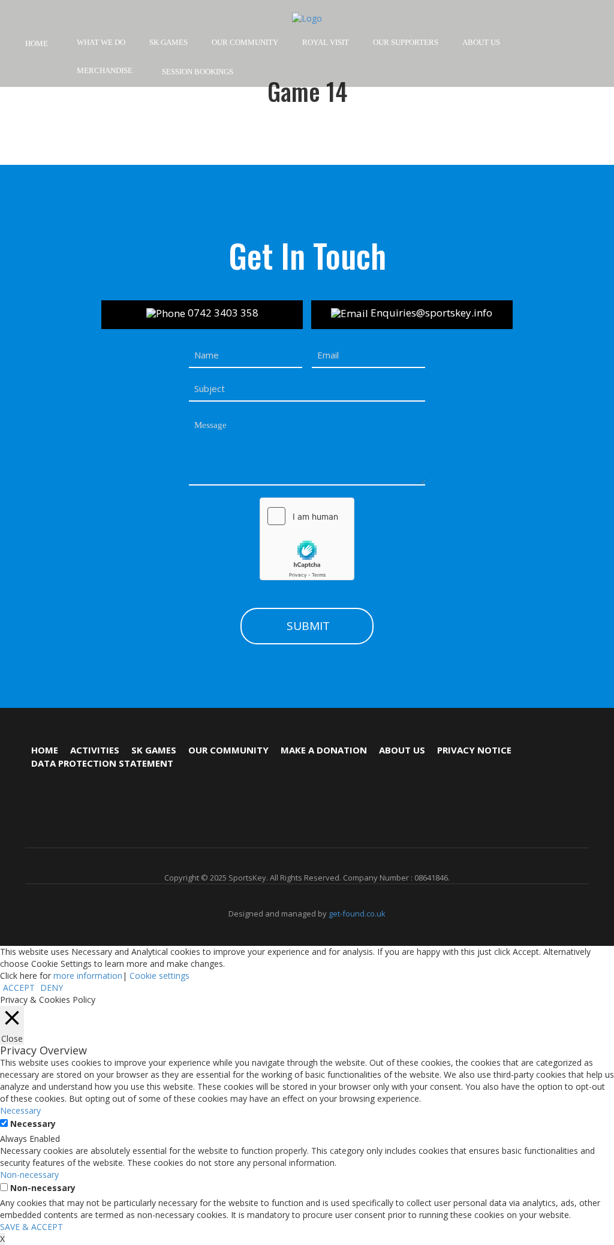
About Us (481, 42)
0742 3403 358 (221, 312)
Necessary (33, 1123)
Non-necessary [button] (29, 1174)
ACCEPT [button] (19, 987)
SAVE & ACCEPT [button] (31, 1226)
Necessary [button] (20, 1110)
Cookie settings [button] (159, 975)
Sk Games (153, 750)
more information (87, 975)
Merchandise (105, 70)
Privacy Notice (474, 750)
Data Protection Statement (102, 763)
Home (36, 43)
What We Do (101, 42)
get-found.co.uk (357, 913)
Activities (94, 750)
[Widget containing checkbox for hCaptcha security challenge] (307, 539)
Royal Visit (325, 42)
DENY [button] (51, 987)
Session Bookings (197, 71)
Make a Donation (324, 750)
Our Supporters (405, 42)
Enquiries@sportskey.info (430, 312)
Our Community (228, 750)
